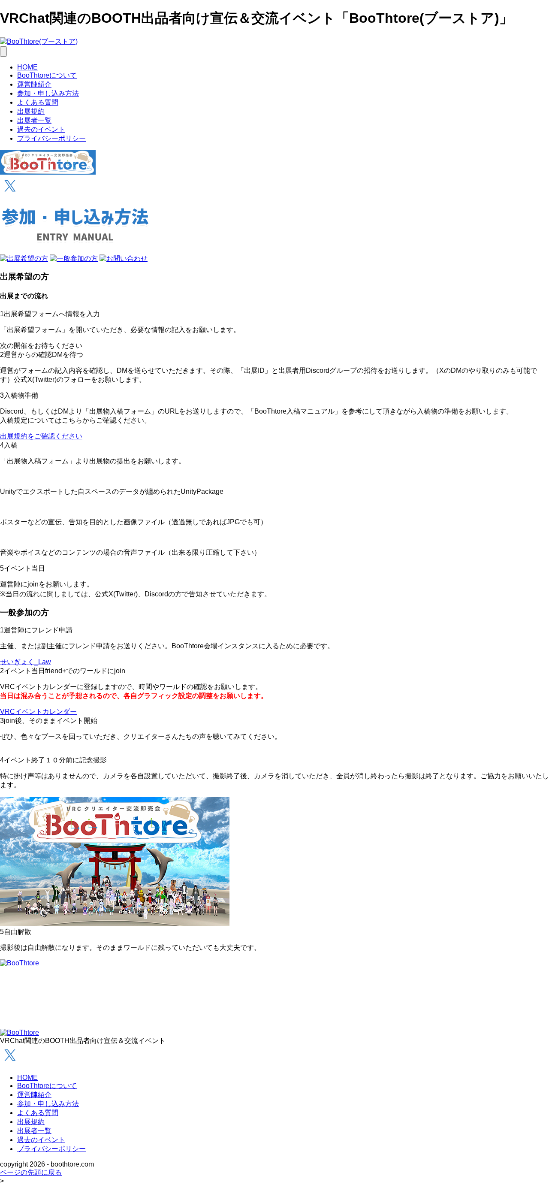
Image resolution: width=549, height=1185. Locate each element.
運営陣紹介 (34, 84)
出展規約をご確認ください (41, 436)
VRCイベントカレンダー (38, 711)
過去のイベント (41, 129)
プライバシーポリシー (51, 138)
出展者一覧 (34, 120)
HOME (27, 67)
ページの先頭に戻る (31, 1172)
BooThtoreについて (47, 75)
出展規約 (31, 111)
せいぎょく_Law (25, 661)
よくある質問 (37, 102)
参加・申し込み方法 (48, 93)
